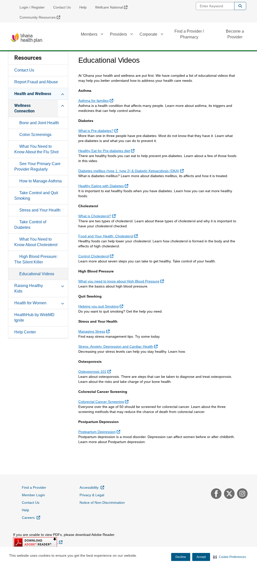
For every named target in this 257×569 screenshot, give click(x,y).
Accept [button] (201, 557)
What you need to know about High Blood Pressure (121, 281)
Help (83, 7)
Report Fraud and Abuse (36, 82)
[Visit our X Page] (228, 494)
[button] (229, 557)
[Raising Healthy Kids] (62, 285)
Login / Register (32, 7)
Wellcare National (113, 7)
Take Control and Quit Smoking (36, 195)
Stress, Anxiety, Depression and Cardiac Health (118, 346)
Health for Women (30, 303)
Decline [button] (180, 557)
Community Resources (42, 17)
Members (89, 34)
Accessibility (92, 487)
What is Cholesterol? (97, 216)
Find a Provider (34, 487)
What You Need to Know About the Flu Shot (36, 149)
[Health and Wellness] (62, 94)
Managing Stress (94, 331)
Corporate (148, 34)
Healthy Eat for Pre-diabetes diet (107, 151)
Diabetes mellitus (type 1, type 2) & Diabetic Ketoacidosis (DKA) (131, 171)
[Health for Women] (62, 303)
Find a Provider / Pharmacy (189, 34)
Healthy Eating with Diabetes (104, 186)
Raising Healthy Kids (28, 288)
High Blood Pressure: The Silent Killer (35, 259)
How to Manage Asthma (40, 181)
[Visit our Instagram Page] (241, 494)
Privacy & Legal (92, 495)
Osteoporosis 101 (95, 371)
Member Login (33, 495)
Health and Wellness (32, 93)
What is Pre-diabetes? (98, 130)
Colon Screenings (35, 134)
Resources (28, 57)
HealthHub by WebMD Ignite (34, 317)
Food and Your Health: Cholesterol (108, 236)
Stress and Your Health (39, 210)
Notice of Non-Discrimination (102, 503)
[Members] (102, 35)
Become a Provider (235, 34)
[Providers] (131, 35)
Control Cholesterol (96, 256)
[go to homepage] (27, 37)
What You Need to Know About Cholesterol (35, 242)
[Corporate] (162, 35)
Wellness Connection (24, 108)
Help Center (25, 332)
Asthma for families (96, 100)
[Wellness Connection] (62, 105)
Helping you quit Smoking (101, 306)
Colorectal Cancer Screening (104, 401)
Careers (31, 517)
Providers (118, 34)
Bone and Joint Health (39, 123)
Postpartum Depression (99, 432)
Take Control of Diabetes (30, 225)
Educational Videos (36, 274)
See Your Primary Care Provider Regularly (37, 166)
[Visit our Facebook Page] (215, 494)
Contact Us (62, 7)
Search (240, 6)
